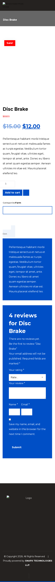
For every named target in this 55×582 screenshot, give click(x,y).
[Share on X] (18, 210)
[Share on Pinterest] (27, 210)
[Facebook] (21, 537)
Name (13, 404)
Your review (17, 383)
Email (25, 404)
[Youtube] (34, 537)
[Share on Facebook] (8, 210)
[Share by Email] (47, 210)
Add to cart (12, 192)
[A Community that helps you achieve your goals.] (14, 5)
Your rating (16, 370)
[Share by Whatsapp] (37, 210)
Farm (18, 202)
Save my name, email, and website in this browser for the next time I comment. (27, 429)
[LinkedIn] (27, 537)
